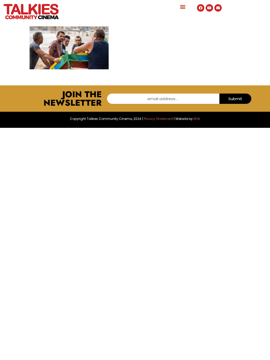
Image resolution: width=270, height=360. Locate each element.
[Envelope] (218, 8)
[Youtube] (209, 8)
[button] (183, 6)
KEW (197, 118)
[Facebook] (200, 8)
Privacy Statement (158, 118)
